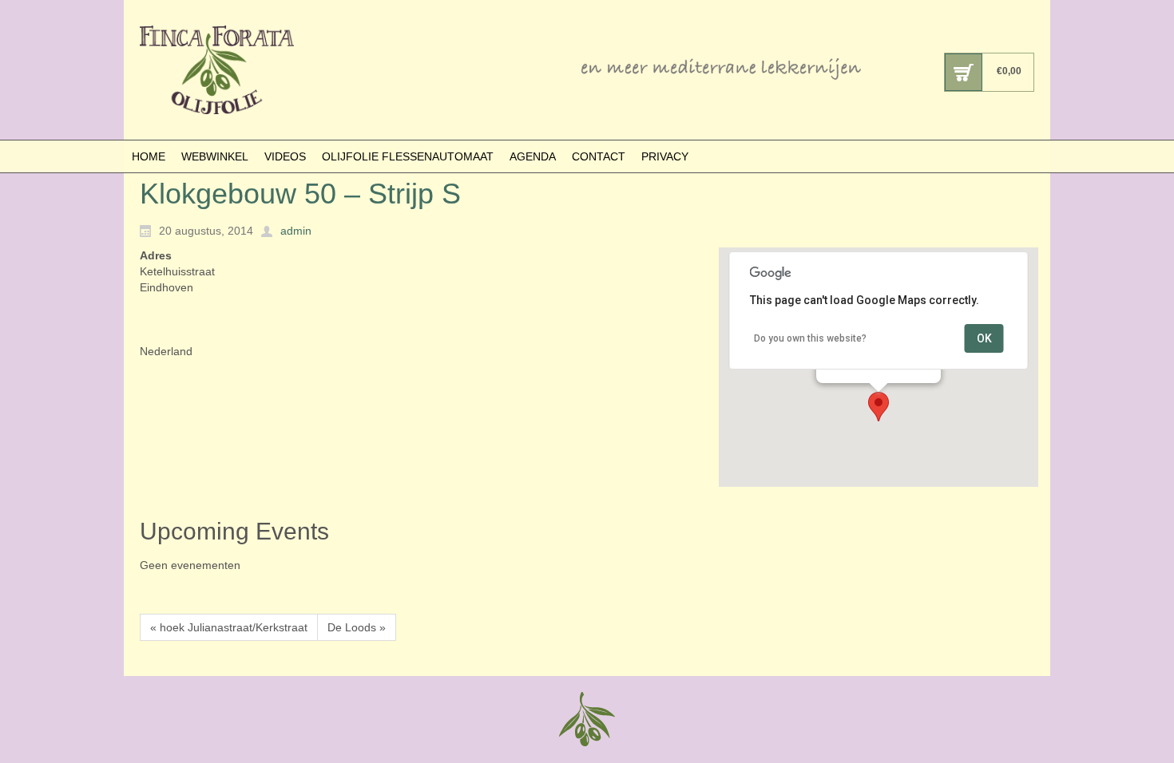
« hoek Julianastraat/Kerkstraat (228, 627)
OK (984, 338)
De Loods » (356, 627)
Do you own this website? (810, 338)
